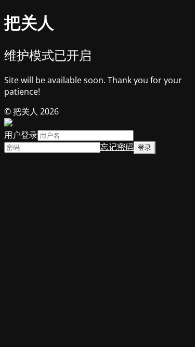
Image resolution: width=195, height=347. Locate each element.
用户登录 (20, 134)
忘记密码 (117, 146)
